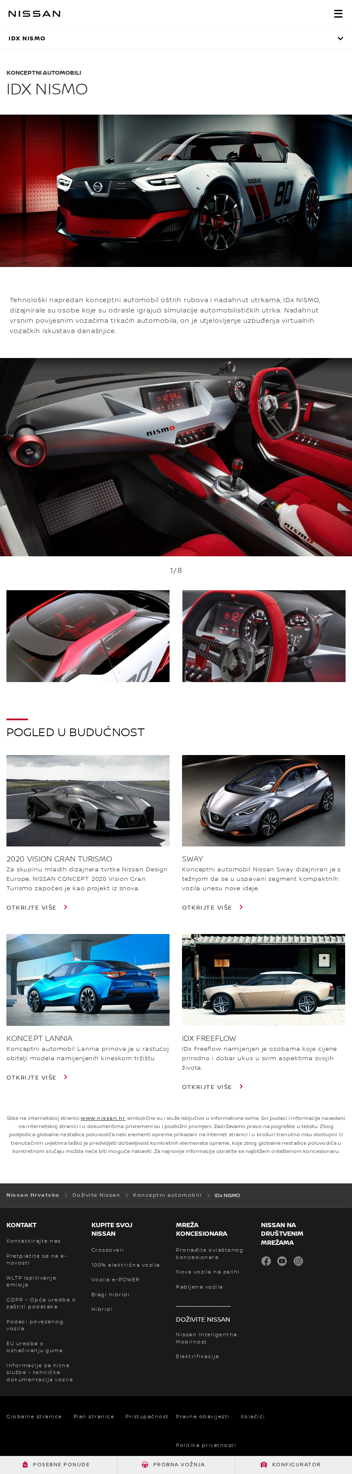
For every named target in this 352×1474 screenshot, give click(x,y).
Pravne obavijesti (203, 1416)
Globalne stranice (34, 1416)
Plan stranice (94, 1416)
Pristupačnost (147, 1416)
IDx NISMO (27, 38)
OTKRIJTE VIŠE (32, 907)
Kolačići (253, 1416)
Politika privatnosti (206, 1445)
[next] (348, 485)
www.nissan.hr (103, 1118)
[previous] (4, 485)
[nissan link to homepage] (34, 13)
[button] (338, 13)
